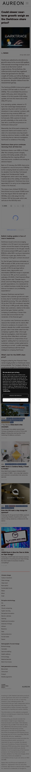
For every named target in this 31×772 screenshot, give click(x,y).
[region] (15, 386)
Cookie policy (6, 391)
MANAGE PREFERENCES (15, 395)
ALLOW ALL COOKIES (15, 399)
